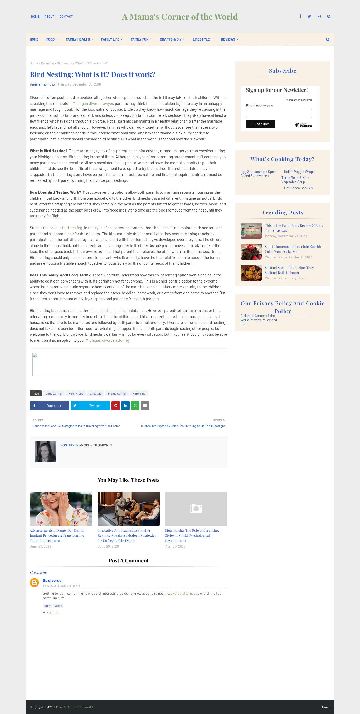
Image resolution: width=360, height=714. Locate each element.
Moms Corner (117, 393)
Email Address (259, 105)
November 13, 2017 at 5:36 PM (61, 585)
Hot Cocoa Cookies (298, 188)
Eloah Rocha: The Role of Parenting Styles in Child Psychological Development (192, 535)
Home (35, 16)
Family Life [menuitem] (110, 39)
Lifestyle (95, 393)
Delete (58, 605)
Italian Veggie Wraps (299, 171)
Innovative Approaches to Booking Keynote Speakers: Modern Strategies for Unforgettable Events (127, 535)
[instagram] (319, 16)
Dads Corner (54, 393)
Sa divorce (52, 580)
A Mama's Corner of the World (180, 16)
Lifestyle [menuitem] (201, 39)
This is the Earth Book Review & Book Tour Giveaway (294, 228)
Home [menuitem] (34, 39)
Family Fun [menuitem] (140, 39)
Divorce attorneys (183, 593)
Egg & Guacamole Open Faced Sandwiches (258, 173)
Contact (66, 16)
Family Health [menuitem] (78, 39)
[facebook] (300, 16)
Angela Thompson (43, 84)
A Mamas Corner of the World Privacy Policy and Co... (259, 320)
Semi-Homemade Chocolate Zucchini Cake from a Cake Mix (294, 249)
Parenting (47, 63)
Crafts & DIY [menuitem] (171, 39)
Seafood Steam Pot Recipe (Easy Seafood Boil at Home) (289, 270)
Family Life (76, 393)
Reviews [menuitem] (228, 39)
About (49, 16)
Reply (47, 605)
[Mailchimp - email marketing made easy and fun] (303, 129)
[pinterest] (327, 16)
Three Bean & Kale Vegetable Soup (295, 179)
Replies (52, 612)
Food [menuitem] (50, 39)
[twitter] (309, 16)
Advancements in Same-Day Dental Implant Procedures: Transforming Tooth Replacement (57, 535)
